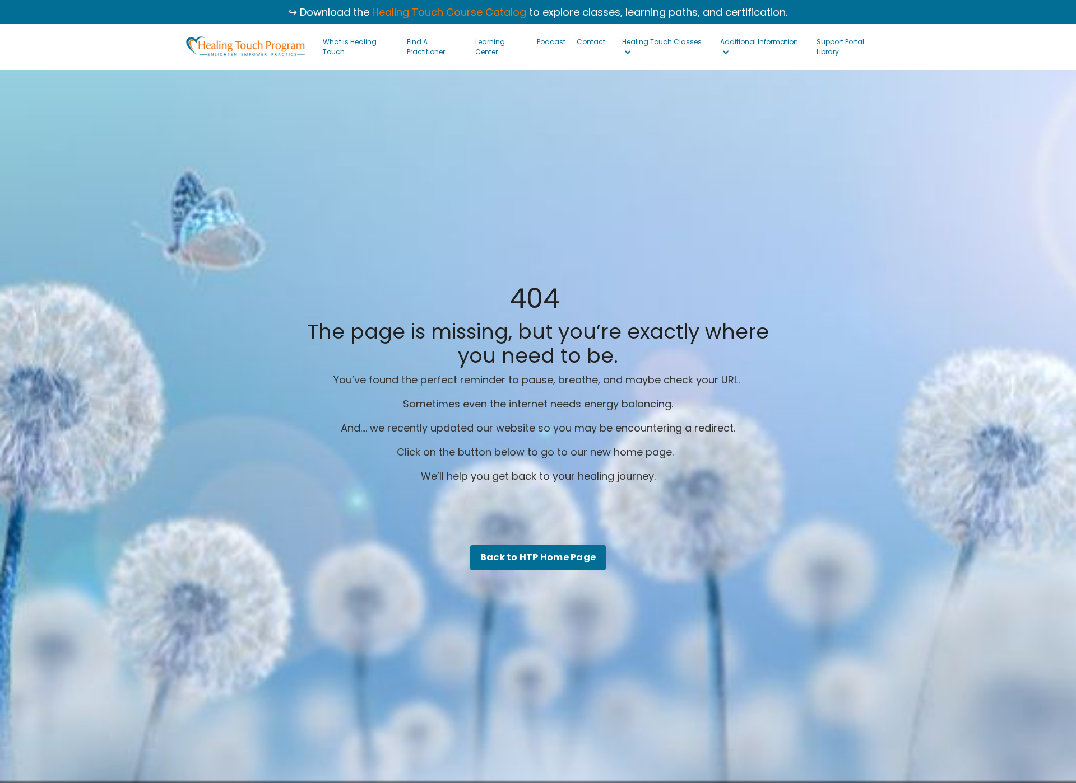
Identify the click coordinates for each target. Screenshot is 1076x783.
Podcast (551, 41)
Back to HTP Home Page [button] (538, 557)
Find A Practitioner (426, 47)
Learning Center (490, 47)
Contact (591, 41)
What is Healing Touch (350, 47)
